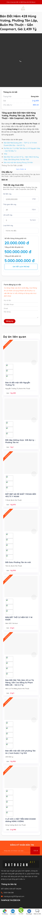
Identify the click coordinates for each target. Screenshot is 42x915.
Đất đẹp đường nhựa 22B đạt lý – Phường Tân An (20, 441)
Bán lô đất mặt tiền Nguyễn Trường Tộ (17, 383)
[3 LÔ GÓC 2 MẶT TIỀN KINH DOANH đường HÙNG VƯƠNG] (21, 777)
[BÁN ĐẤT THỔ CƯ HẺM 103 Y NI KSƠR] (21, 586)
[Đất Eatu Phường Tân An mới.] (21, 520)
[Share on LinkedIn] (20, 905)
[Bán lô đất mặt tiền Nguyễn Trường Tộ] (21, 351)
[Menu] (4, 8)
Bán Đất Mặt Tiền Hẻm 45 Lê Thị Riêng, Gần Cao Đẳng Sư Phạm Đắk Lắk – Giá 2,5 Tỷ (19, 682)
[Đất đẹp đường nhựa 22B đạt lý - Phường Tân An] (21, 409)
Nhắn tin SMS (37, 914)
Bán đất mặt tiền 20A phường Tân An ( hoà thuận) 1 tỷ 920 (20, 752)
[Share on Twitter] (9, 905)
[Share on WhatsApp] (3, 905)
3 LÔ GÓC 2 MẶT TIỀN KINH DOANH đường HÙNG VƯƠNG (20, 820)
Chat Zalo (13, 914)
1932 (5, 154)
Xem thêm (20, 169)
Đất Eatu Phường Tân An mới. (18, 562)
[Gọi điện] (21, 910)
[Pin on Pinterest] (16, 905)
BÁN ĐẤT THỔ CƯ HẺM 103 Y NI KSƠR (18, 618)
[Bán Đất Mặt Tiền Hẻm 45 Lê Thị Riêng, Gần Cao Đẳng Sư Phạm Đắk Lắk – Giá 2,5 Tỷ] (21, 644)
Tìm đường (5, 914)
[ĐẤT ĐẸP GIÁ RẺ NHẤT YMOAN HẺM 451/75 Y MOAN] (21, 463)
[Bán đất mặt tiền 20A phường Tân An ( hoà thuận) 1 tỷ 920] (21, 709)
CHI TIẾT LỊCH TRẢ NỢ (21, 267)
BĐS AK (36, 105)
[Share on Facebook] (6, 905)
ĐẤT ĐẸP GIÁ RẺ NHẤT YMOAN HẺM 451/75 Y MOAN (20, 495)
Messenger (29, 914)
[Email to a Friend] (13, 905)
